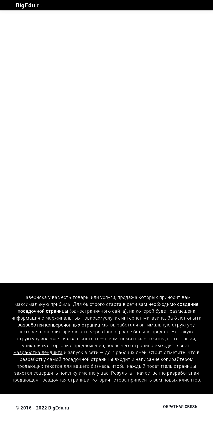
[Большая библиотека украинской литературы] (5, 5)
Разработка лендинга (38, 352)
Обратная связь (180, 406)
